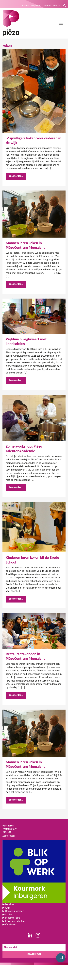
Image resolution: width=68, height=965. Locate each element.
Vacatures (10, 924)
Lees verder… (16, 176)
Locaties (47, 6)
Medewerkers (12, 918)
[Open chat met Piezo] (60, 957)
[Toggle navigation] (60, 23)
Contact (56, 6)
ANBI (7, 908)
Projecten (35, 6)
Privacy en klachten (15, 921)
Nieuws (25, 6)
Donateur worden (14, 911)
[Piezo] (11, 23)
